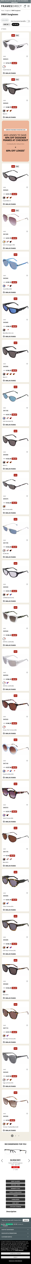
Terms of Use (14, 1248)
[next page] (19, 1135)
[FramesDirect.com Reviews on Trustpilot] (15, 1225)
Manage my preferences (15, 1260)
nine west (15, 1203)
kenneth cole (15, 1188)
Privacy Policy (5, 1248)
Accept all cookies (15, 1253)
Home (2, 10)
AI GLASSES (5, 20)
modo (15, 1196)
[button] (29, 1160)
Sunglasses (8, 10)
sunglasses (15, 1199)
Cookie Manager (19, 1250)
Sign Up (26, 1220)
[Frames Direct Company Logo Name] (11, 6)
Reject (15, 1257)
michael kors (15, 1185)
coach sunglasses (15, 1192)
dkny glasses (15, 1181)
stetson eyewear (15, 1206)
